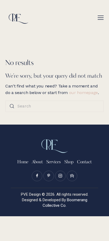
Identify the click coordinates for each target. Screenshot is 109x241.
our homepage (83, 92)
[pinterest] (48, 176)
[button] (101, 17)
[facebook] (37, 176)
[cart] (72, 176)
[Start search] (12, 106)
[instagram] (60, 176)
